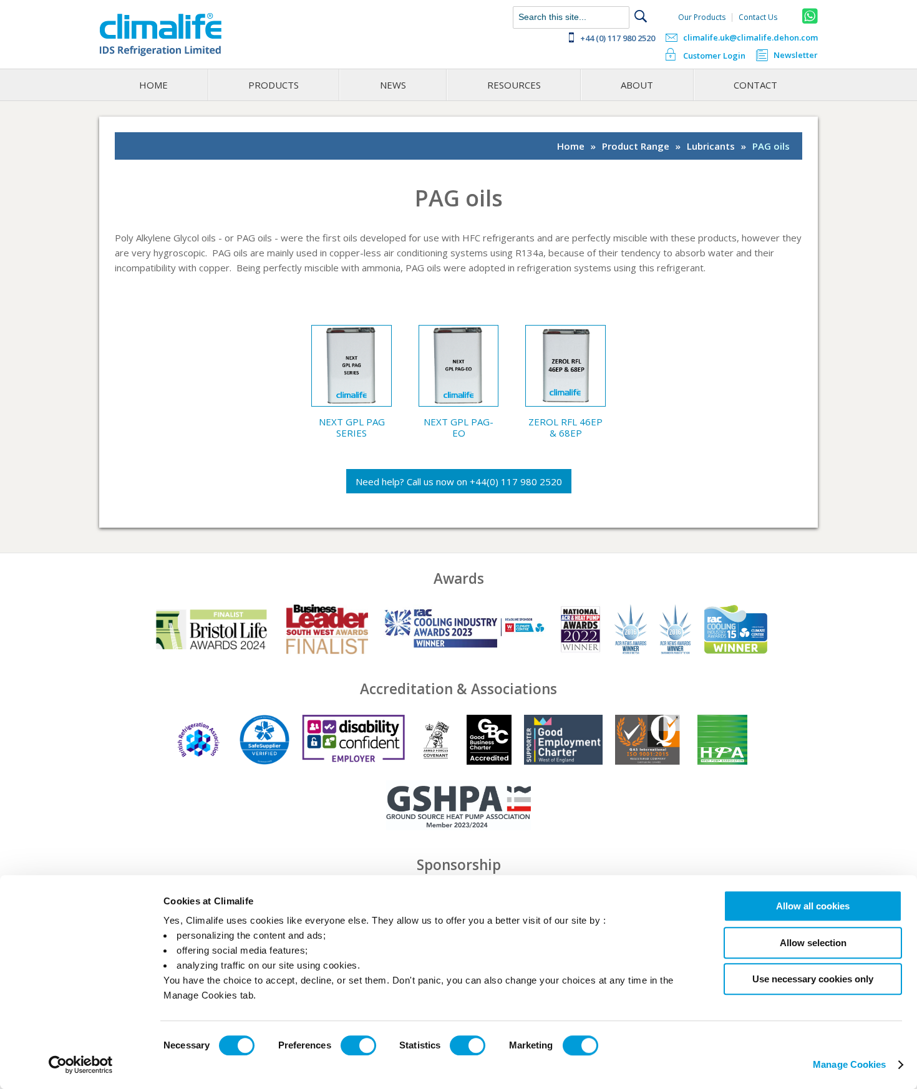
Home (153, 85)
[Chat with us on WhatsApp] (810, 16)
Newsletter (796, 55)
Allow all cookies (813, 906)
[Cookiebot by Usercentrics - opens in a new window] (80, 1064)
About (637, 85)
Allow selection (813, 942)
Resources (514, 85)
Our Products (701, 17)
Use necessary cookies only (812, 979)
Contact (755, 85)
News (393, 85)
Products (273, 85)
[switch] (358, 1045)
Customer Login (714, 55)
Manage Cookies (849, 1064)
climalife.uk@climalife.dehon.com (750, 38)
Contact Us (758, 17)
